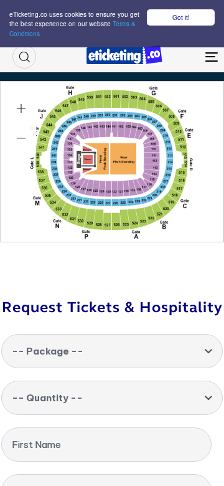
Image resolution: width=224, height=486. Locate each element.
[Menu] (184, 56)
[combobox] (112, 351)
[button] (24, 57)
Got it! (181, 17)
